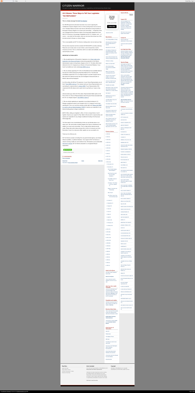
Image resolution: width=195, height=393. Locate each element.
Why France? (110, 192)
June (109, 211)
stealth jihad (123, 246)
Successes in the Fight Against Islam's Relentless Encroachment (111, 347)
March (109, 219)
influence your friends (125, 201)
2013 (108, 231)
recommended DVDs (125, 235)
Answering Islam (109, 359)
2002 (108, 262)
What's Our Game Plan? (110, 63)
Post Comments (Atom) (73, 162)
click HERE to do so (85, 67)
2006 (108, 251)
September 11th (124, 241)
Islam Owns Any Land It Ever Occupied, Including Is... (112, 174)
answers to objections (125, 122)
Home (83, 160)
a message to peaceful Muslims (126, 109)
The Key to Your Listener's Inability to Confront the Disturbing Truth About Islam (111, 77)
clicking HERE (82, 86)
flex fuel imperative (124, 159)
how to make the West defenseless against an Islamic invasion (126, 181)
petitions (122, 219)
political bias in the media (125, 222)
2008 (108, 245)
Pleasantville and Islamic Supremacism (94, 369)
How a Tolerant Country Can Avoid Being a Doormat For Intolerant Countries (111, 120)
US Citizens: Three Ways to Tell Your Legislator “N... (112, 184)
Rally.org (128, 22)
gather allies (123, 162)
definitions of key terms (125, 139)
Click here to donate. (67, 143)
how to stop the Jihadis (125, 190)
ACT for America (124, 117)
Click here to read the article (92, 380)
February (109, 222)
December (110, 164)
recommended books (125, 233)
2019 (108, 150)
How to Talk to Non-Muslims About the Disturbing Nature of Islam (126, 194)
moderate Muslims (124, 211)
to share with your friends (125, 289)
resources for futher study (126, 238)
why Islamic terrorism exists (126, 305)
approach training (124, 125)
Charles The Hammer (125, 134)
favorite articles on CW (125, 154)
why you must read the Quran (126, 307)
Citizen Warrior (73, 5)
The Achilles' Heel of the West (111, 103)
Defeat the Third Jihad (66, 372)
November (110, 166)
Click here (111, 304)
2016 (108, 159)
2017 (108, 156)
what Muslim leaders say (125, 298)
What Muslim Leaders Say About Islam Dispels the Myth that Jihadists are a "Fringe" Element (112, 89)
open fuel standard (124, 217)
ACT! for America (82, 21)
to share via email (124, 286)
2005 (108, 254)
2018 (108, 153)
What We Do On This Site (110, 47)
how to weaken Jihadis (125, 198)
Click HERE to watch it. (82, 97)
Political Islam (108, 333)
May (109, 214)
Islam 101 (107, 331)
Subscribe (112, 26)
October (109, 200)
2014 (108, 229)
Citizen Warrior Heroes (66, 369)
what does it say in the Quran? (126, 294)
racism (122, 227)
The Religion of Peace (110, 336)
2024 (108, 136)
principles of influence (125, 225)
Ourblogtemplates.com (21, 391)
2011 (108, 237)
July (109, 208)
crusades (122, 137)
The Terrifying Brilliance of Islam (111, 39)
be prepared (123, 131)
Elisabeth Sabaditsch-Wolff (126, 149)
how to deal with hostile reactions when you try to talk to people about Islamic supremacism (127, 176)
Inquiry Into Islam (65, 368)
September (110, 203)
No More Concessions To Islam (68, 371)
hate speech (123, 167)
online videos (123, 214)
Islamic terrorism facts (125, 209)
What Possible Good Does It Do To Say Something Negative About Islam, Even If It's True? (111, 125)
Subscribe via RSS (109, 32)
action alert (123, 119)
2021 (108, 145)
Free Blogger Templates (6, 391)
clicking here (123, 23)
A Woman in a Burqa (109, 60)
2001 (108, 265)
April (109, 217)
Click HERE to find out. (71, 84)
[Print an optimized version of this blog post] (67, 150)
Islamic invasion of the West (126, 206)
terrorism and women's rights (126, 275)
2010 (108, 240)
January (109, 225)
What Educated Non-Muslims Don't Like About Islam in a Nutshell (111, 43)
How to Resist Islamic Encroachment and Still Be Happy (110, 67)
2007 (108, 248)
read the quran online (125, 230)
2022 (108, 142)
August (109, 205)
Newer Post (64, 160)
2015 (108, 161)
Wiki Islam (107, 339)
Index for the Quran (110, 276)
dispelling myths (124, 142)
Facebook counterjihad (125, 151)
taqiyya (122, 84)
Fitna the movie (124, 157)
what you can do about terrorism (127, 301)
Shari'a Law (123, 243)
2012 (108, 234)
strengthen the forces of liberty (126, 261)
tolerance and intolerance (125, 291)
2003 (108, 259)
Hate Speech (108, 93)
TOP (194, 391)
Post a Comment (66, 158)
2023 (108, 139)
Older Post (100, 160)
